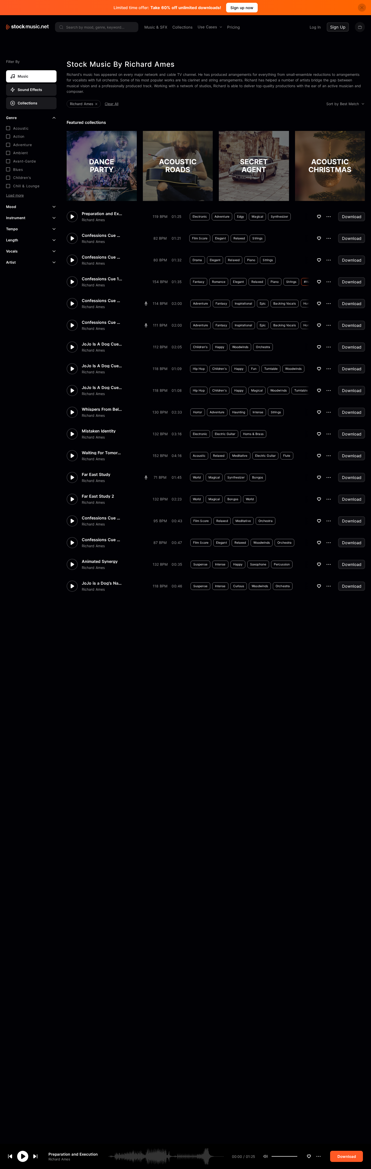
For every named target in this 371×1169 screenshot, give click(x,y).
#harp (308, 282)
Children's (200, 347)
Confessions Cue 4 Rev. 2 (102, 518)
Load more (15, 195)
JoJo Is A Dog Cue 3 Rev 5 (102, 387)
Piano (251, 260)
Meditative (240, 455)
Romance (219, 282)
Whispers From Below (102, 409)
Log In (315, 27)
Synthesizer (279, 216)
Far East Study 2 (98, 496)
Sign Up (338, 27)
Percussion (282, 564)
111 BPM (160, 325)
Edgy (240, 216)
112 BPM (160, 347)
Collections (182, 27)
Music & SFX (155, 27)
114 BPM (160, 303)
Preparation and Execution (73, 1154)
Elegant (220, 238)
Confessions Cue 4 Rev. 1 (102, 540)
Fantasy (198, 282)
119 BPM (160, 216)
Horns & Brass (253, 434)
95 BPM (160, 521)
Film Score (199, 238)
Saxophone (258, 564)
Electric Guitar (225, 434)
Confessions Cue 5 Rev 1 (102, 235)
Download (351, 216)
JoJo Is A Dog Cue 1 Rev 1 (102, 344)
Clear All (111, 104)
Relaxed (239, 238)
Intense (258, 412)
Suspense (200, 564)
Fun (253, 369)
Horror (197, 412)
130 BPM (160, 412)
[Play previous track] (10, 1156)
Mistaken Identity (99, 431)
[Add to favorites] (308, 1156)
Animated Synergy (100, 561)
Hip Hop (199, 369)
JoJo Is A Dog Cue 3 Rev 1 (102, 366)
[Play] (22, 1156)
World (197, 477)
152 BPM (160, 455)
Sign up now (241, 7)
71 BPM (160, 477)
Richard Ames (59, 1159)
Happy (220, 347)
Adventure (222, 216)
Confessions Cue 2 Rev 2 (102, 301)
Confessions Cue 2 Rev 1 (102, 322)
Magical (257, 216)
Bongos (257, 477)
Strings (257, 238)
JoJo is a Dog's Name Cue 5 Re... (102, 583)
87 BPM (160, 542)
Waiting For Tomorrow (102, 453)
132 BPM (160, 434)
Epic (263, 303)
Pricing (233, 27)
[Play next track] (35, 1156)
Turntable (271, 369)
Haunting (238, 412)
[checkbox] (31, 128)
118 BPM (160, 368)
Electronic (200, 216)
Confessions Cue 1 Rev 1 (102, 279)
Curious (238, 586)
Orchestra (263, 347)
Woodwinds (240, 347)
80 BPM (160, 260)
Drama (197, 260)
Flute (286, 455)
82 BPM (160, 238)
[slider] (297, 1156)
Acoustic (199, 455)
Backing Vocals (284, 303)
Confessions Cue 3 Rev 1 (102, 257)
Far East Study (96, 474)
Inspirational (243, 303)
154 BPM (160, 282)
